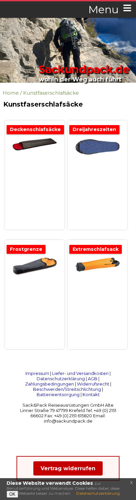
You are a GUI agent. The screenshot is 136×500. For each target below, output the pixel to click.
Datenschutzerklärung (61, 378)
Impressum (37, 373)
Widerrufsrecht (93, 383)
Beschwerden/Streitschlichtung (67, 389)
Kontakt (91, 394)
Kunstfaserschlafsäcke (51, 93)
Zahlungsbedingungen (49, 383)
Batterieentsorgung (58, 394)
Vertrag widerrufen (68, 468)
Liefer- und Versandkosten (80, 373)
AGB (92, 378)
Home (11, 93)
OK (12, 494)
